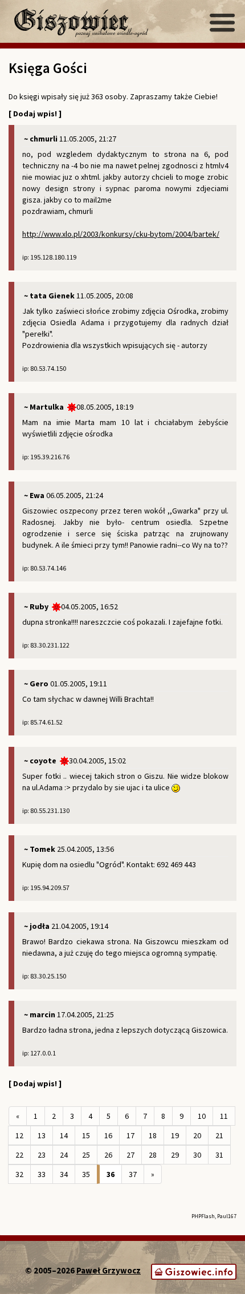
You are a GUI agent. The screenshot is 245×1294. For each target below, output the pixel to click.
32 (19, 1174)
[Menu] (222, 23)
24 (64, 1155)
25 (86, 1155)
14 (64, 1135)
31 (219, 1155)
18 (153, 1135)
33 (42, 1174)
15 (86, 1135)
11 (224, 1116)
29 (175, 1155)
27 (130, 1155)
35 (86, 1174)
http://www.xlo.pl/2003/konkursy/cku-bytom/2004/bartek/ (120, 234)
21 (219, 1135)
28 (153, 1155)
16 (108, 1135)
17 (130, 1135)
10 (202, 1116)
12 (19, 1135)
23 (42, 1155)
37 (133, 1174)
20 (197, 1135)
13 (42, 1135)
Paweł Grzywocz (108, 1270)
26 (108, 1155)
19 (175, 1135)
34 (64, 1174)
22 (19, 1155)
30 (197, 1155)
